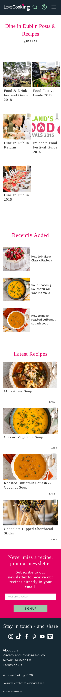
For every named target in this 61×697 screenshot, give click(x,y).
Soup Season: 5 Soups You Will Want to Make (41, 289)
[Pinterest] (34, 637)
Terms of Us (12, 665)
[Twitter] (19, 637)
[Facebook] (26, 637)
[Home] (16, 8)
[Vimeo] (50, 637)
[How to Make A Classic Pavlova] (16, 259)
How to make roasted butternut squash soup (43, 319)
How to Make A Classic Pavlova (41, 258)
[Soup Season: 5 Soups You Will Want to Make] (16, 289)
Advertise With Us (17, 660)
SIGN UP (30, 608)
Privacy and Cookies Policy (24, 655)
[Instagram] (11, 637)
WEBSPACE (18, 692)
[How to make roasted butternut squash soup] (16, 320)
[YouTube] (42, 637)
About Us (10, 650)
